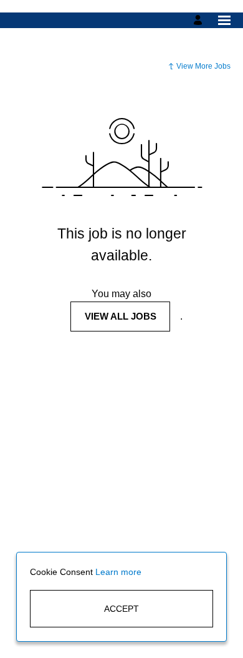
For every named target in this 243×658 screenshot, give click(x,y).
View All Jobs (120, 316)
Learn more (118, 572)
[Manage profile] (200, 20)
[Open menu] (224, 20)
